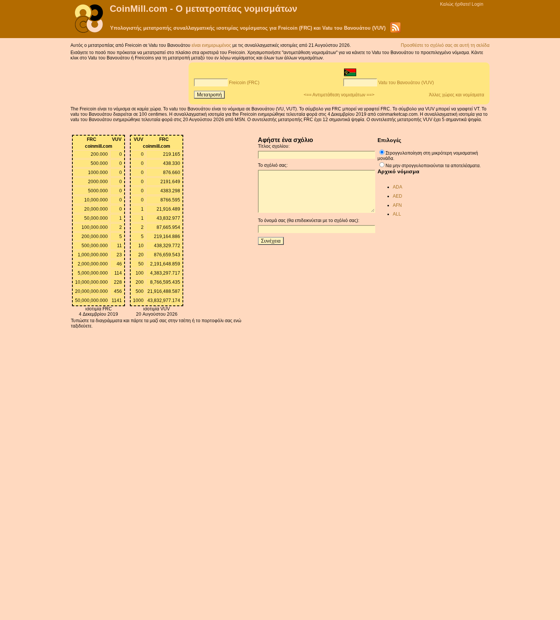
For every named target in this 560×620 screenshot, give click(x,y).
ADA (397, 187)
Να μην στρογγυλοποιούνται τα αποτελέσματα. (433, 165)
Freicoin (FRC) (244, 82)
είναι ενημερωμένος (212, 45)
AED (397, 196)
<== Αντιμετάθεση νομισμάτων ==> (339, 94)
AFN (397, 205)
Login (477, 4)
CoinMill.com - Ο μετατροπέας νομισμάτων (203, 8)
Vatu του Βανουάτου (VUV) (406, 82)
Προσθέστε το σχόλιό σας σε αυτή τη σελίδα (445, 45)
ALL (397, 214)
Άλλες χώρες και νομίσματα (456, 94)
